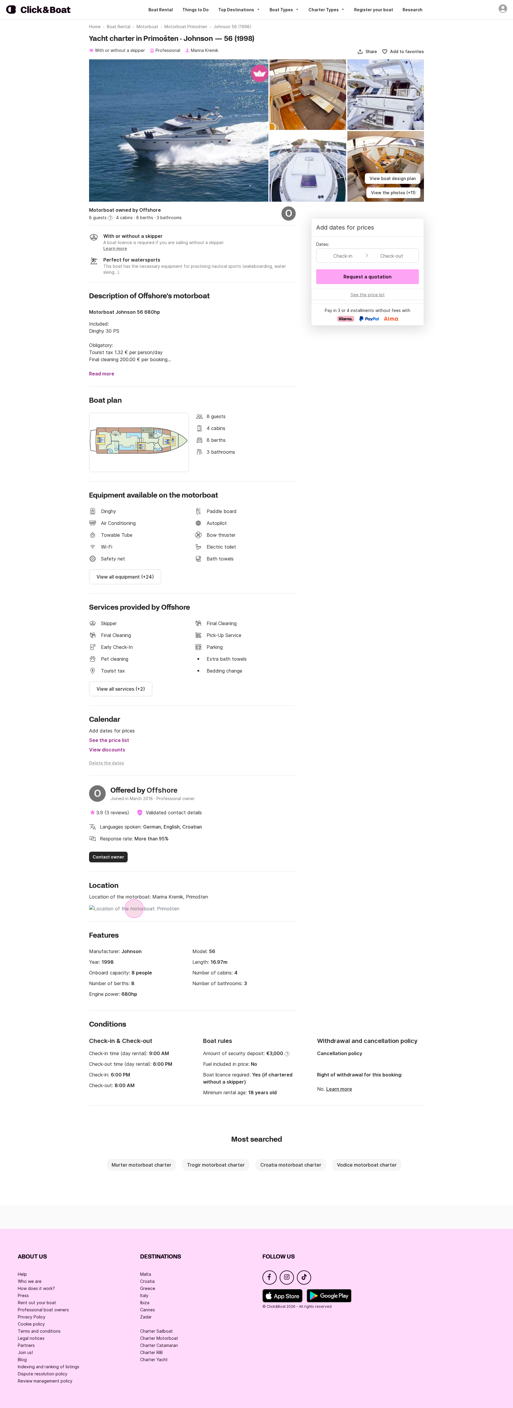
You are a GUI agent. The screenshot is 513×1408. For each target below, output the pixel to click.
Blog (22, 1359)
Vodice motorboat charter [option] (367, 1165)
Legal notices (31, 1338)
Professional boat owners (43, 1309)
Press (23, 1295)
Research (412, 9)
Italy (144, 1295)
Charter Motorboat (159, 1338)
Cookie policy (31, 1323)
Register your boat (373, 9)
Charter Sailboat (156, 1331)
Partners (26, 1345)
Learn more (339, 1089)
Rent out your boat (37, 1302)
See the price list (109, 740)
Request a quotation (367, 277)
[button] (367, 52)
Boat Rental (160, 9)
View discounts (107, 750)
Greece (147, 1288)
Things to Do (195, 9)
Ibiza (144, 1302)
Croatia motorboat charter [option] (290, 1165)
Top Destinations (236, 9)
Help (22, 1274)
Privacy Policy (31, 1316)
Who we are (30, 1281)
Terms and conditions (39, 1331)
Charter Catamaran (159, 1345)
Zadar (146, 1316)
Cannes (147, 1309)
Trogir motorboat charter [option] (216, 1165)
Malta (145, 1274)
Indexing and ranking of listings (48, 1366)
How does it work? (36, 1288)
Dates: (322, 244)
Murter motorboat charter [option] (141, 1165)
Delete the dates (106, 762)
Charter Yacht (154, 1359)
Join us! (25, 1352)
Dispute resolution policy (42, 1373)
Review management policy (45, 1380)
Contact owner (108, 856)
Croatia (147, 1281)
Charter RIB (151, 1352)
